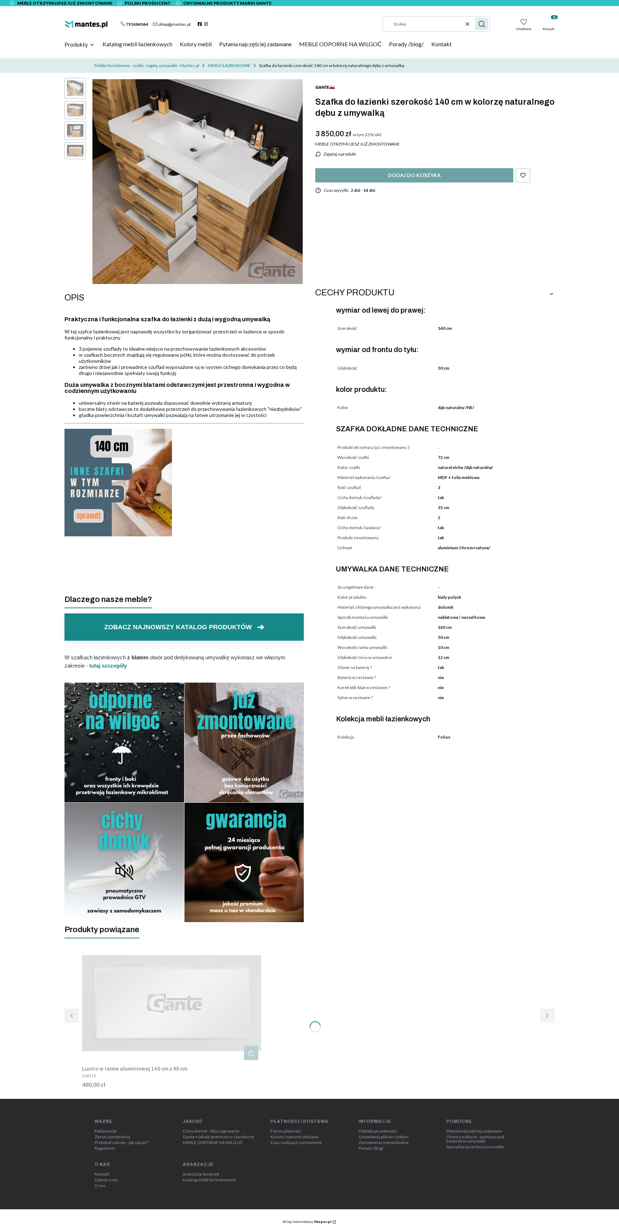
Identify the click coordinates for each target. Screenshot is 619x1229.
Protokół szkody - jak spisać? (121, 1142)
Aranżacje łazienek (201, 1174)
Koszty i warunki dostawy (294, 1137)
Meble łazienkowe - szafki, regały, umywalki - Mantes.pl (147, 65)
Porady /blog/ (371, 1148)
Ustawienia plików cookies (384, 1137)
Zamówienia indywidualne (384, 1142)
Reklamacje (106, 1131)
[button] (481, 24)
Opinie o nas (106, 1180)
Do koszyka (251, 1053)
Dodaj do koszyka (414, 175)
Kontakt (102, 1174)
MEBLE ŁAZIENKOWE (229, 65)
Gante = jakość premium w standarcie (218, 1137)
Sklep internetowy (307, 1221)
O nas (100, 1185)
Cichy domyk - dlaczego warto (211, 1131)
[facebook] (200, 24)
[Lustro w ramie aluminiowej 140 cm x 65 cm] (171, 1003)
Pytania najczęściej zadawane (474, 1131)
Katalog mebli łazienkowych (209, 1180)
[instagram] (207, 24)
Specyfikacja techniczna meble (475, 1147)
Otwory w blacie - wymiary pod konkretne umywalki (475, 1139)
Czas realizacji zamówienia (296, 1142)
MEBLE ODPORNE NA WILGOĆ (213, 1142)
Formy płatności (285, 1131)
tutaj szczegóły (108, 666)
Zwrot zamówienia (112, 1137)
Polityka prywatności (378, 1131)
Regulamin (105, 1148)
